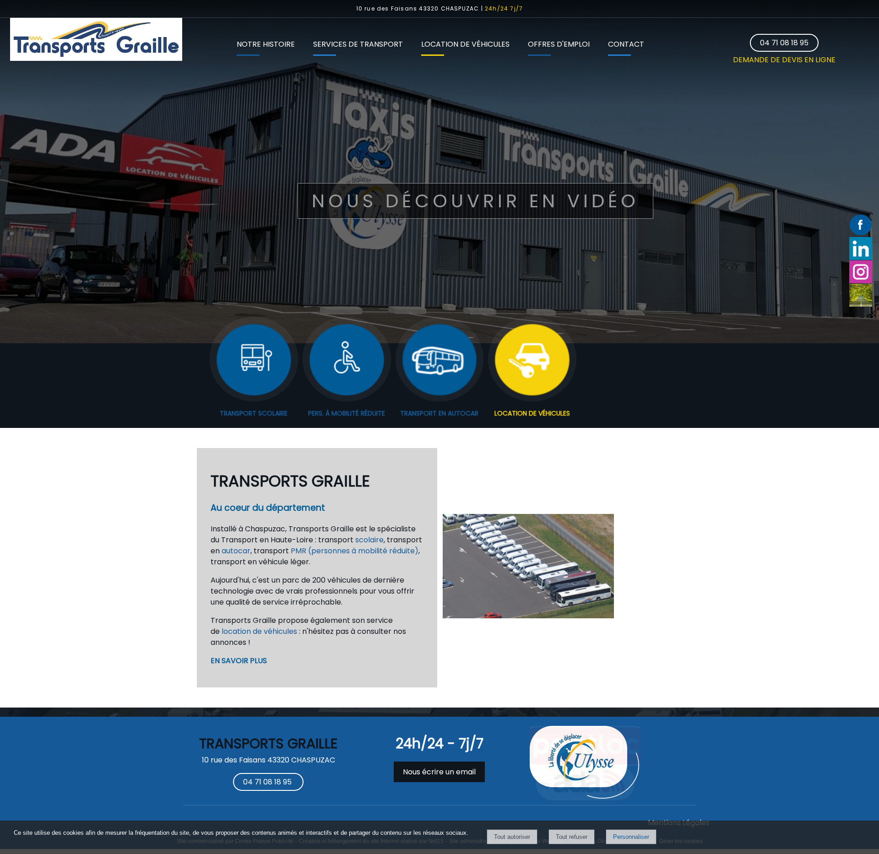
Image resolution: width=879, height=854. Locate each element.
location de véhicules (259, 631)
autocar (236, 551)
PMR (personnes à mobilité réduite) (354, 551)
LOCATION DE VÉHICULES (465, 44)
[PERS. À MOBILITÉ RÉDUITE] (347, 361)
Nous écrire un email (439, 772)
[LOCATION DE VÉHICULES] (532, 361)
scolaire (369, 540)
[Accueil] (96, 41)
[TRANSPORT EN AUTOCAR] (440, 361)
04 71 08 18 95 (784, 43)
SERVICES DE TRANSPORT (358, 44)
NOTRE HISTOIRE (266, 44)
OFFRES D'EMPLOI (559, 44)
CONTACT (626, 44)
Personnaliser (631, 836)
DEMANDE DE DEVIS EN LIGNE (784, 59)
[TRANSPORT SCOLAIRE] (254, 361)
